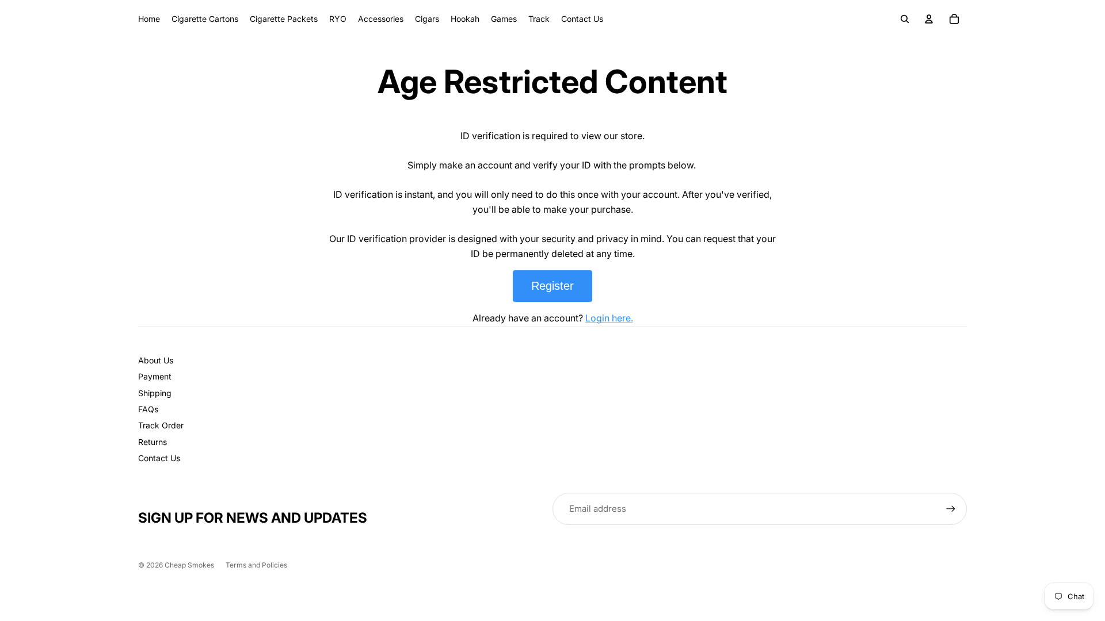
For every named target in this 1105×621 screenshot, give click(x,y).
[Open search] (904, 19)
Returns (152, 442)
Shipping (155, 393)
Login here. (609, 318)
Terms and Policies (256, 565)
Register (552, 285)
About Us (155, 360)
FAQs (148, 409)
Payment (155, 376)
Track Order (161, 425)
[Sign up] (951, 509)
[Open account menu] (929, 19)
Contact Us (159, 458)
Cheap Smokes (189, 565)
